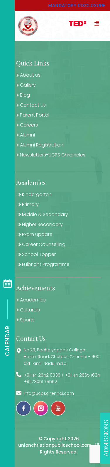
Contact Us (33, 105)
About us (30, 75)
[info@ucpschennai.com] (18, 392)
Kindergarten (37, 194)
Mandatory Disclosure (77, 5)
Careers (29, 125)
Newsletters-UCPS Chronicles (52, 154)
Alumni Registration (41, 144)
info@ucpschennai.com (49, 393)
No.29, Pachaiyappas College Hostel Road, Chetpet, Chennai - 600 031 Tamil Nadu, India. (61, 356)
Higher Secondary (42, 224)
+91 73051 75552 (40, 381)
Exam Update (37, 234)
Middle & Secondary (45, 214)
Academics (33, 299)
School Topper (39, 254)
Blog (25, 95)
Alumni (27, 134)
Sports (27, 319)
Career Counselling (43, 244)
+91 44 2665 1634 (82, 375)
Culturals (30, 309)
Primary (30, 204)
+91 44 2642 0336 (42, 375)
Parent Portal (34, 115)
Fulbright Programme (46, 264)
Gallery (28, 85)
